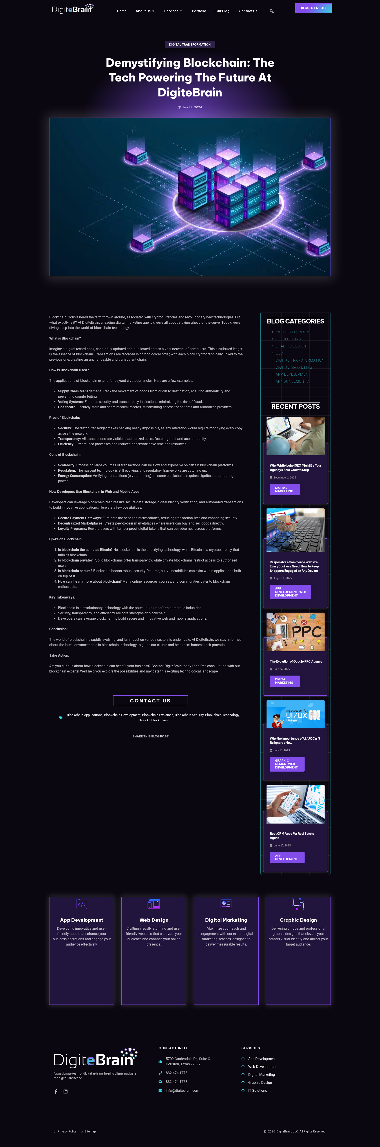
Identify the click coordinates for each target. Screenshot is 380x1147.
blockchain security (189, 715)
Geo (279, 353)
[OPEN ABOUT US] (153, 11)
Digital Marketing (294, 367)
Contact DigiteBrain (167, 666)
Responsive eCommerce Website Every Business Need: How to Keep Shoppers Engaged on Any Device (294, 566)
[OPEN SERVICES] (181, 11)
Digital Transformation (190, 44)
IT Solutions (288, 339)
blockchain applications (84, 715)
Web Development (294, 332)
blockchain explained (157, 715)
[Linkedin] (65, 1091)
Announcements (292, 381)
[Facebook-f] (56, 1091)
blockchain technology (222, 715)
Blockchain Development (122, 715)
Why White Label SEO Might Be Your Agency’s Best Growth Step (295, 468)
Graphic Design (291, 346)
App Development (293, 374)
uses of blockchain (153, 720)
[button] (271, 11)
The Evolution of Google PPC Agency (296, 661)
